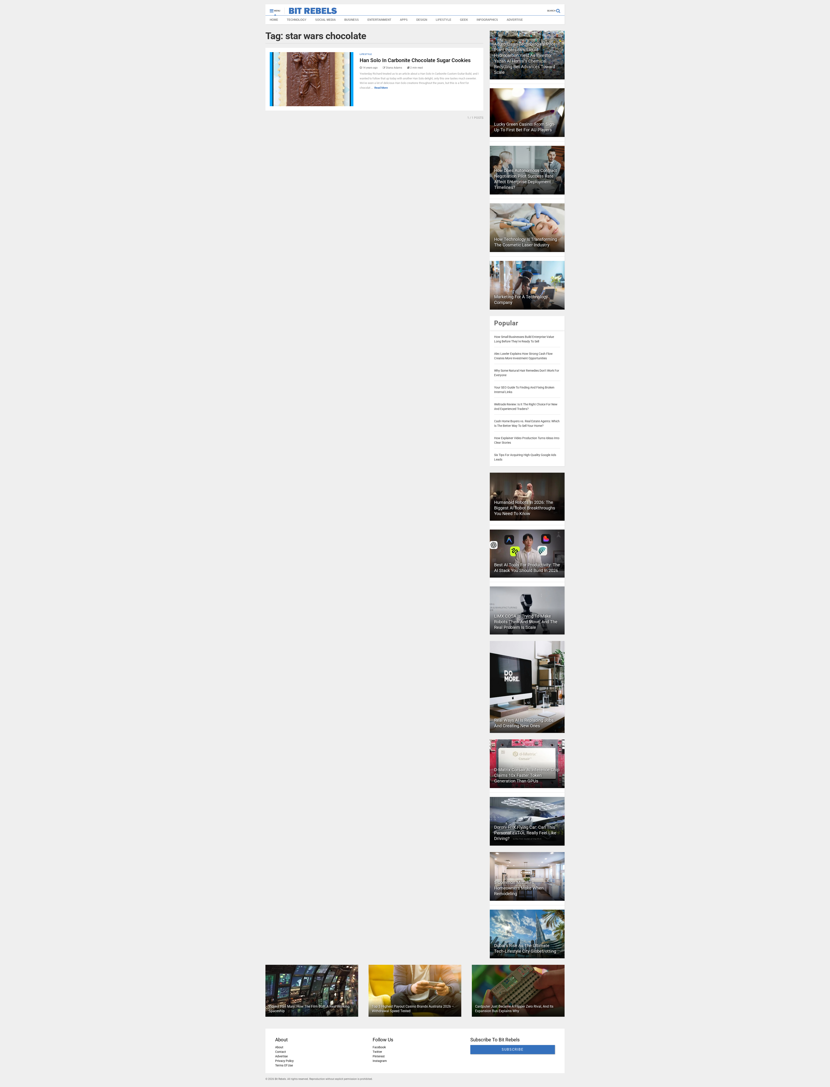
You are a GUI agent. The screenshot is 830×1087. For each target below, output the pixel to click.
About (279, 1047)
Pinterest (379, 1056)
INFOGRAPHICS (487, 19)
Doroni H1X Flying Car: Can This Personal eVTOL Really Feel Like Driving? (525, 833)
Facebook (379, 1047)
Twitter (377, 1051)
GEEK (464, 19)
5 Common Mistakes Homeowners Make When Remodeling (519, 888)
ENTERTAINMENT (379, 19)
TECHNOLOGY (296, 19)
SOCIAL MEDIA (325, 19)
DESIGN (421, 19)
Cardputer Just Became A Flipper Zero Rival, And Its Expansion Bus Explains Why (514, 1008)
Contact (280, 1051)
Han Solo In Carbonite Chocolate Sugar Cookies (415, 60)
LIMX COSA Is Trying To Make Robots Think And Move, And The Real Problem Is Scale (525, 621)
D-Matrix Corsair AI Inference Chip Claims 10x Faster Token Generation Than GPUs (526, 775)
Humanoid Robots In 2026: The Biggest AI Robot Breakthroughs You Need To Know (524, 508)
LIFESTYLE (443, 19)
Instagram (380, 1061)
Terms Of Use (284, 1065)
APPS (404, 19)
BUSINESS (351, 19)
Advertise (281, 1056)
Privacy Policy (284, 1061)
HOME (274, 19)
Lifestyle (366, 54)
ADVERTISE (515, 19)
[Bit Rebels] (310, 12)
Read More (381, 87)
